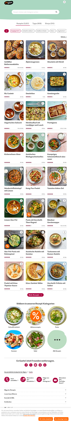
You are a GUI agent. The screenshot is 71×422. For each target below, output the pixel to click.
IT (12, 407)
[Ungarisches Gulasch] (14, 116)
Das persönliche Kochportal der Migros (15, 372)
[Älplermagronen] (35, 55)
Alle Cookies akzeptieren (45, 419)
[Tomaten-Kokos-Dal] (57, 182)
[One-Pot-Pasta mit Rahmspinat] (14, 245)
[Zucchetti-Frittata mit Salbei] (57, 277)
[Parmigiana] (57, 116)
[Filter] (6, 31)
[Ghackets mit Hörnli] (57, 55)
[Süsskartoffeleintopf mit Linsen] (14, 182)
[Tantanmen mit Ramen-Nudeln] (57, 245)
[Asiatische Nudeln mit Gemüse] (35, 245)
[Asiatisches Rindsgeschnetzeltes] (35, 149)
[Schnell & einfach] (14, 317)
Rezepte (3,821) (23, 23)
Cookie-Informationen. (29, 415)
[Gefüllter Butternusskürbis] (14, 55)
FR (9, 407)
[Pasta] (57, 317)
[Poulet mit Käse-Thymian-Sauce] (14, 277)
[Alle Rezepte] (57, 341)
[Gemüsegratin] (57, 86)
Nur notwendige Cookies (61, 419)
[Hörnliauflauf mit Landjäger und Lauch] (35, 116)
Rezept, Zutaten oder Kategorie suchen (35, 12)
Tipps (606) (37, 23)
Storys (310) (49, 23)
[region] (35, 415)
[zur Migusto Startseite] (8, 2)
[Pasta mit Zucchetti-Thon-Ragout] (35, 213)
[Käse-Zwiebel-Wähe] (35, 277)
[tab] (35, 390)
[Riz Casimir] (14, 86)
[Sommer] (14, 341)
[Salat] (35, 341)
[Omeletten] (35, 86)
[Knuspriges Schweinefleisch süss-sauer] (57, 149)
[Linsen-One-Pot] (14, 213)
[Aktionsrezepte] (35, 317)
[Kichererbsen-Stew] (14, 149)
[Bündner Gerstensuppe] (57, 213)
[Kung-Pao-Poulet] (35, 182)
